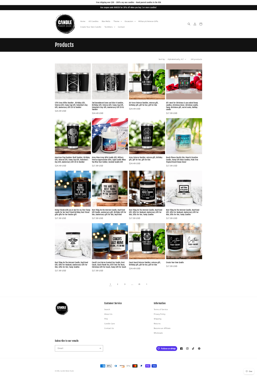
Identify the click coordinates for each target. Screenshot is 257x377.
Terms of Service (161, 309)
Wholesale (158, 333)
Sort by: (162, 59)
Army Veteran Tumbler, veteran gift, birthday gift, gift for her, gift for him (145, 158)
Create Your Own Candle (175, 262)
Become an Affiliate (162, 328)
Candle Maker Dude (67, 371)
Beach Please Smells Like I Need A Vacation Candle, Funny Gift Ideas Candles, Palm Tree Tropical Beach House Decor (182, 159)
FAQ (106, 319)
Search (107, 309)
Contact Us (109, 328)
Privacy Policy (159, 314)
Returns (157, 323)
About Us (108, 314)
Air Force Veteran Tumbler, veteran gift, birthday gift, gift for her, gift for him (143, 104)
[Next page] (147, 284)
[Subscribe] (100, 348)
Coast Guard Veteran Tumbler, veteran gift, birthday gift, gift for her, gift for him (145, 263)
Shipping (157, 319)
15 (139, 284)
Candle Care (109, 323)
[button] (117, 21)
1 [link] (110, 284)
